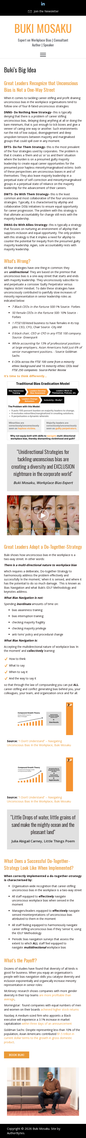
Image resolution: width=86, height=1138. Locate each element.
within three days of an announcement (47, 1023)
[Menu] (43, 54)
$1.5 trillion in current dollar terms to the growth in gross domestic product (39, 1038)
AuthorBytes (15, 1133)
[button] (43, 11)
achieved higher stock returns (60, 1009)
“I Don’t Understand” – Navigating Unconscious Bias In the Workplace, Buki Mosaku (39, 743)
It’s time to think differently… (25, 376)
